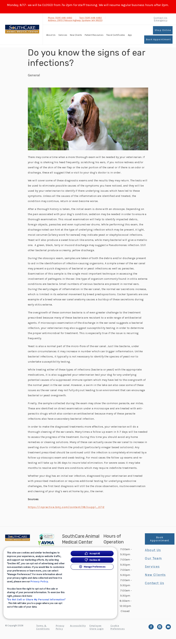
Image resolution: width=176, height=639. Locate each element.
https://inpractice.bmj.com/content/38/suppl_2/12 (66, 507)
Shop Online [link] (163, 30)
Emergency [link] (160, 20)
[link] (22, 29)
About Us (51, 35)
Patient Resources (94, 35)
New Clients (76, 35)
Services (62, 35)
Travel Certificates (115, 35)
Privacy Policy (39, 581)
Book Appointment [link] (158, 39)
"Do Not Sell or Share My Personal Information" (36, 599)
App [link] (130, 35)
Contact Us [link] (160, 18)
